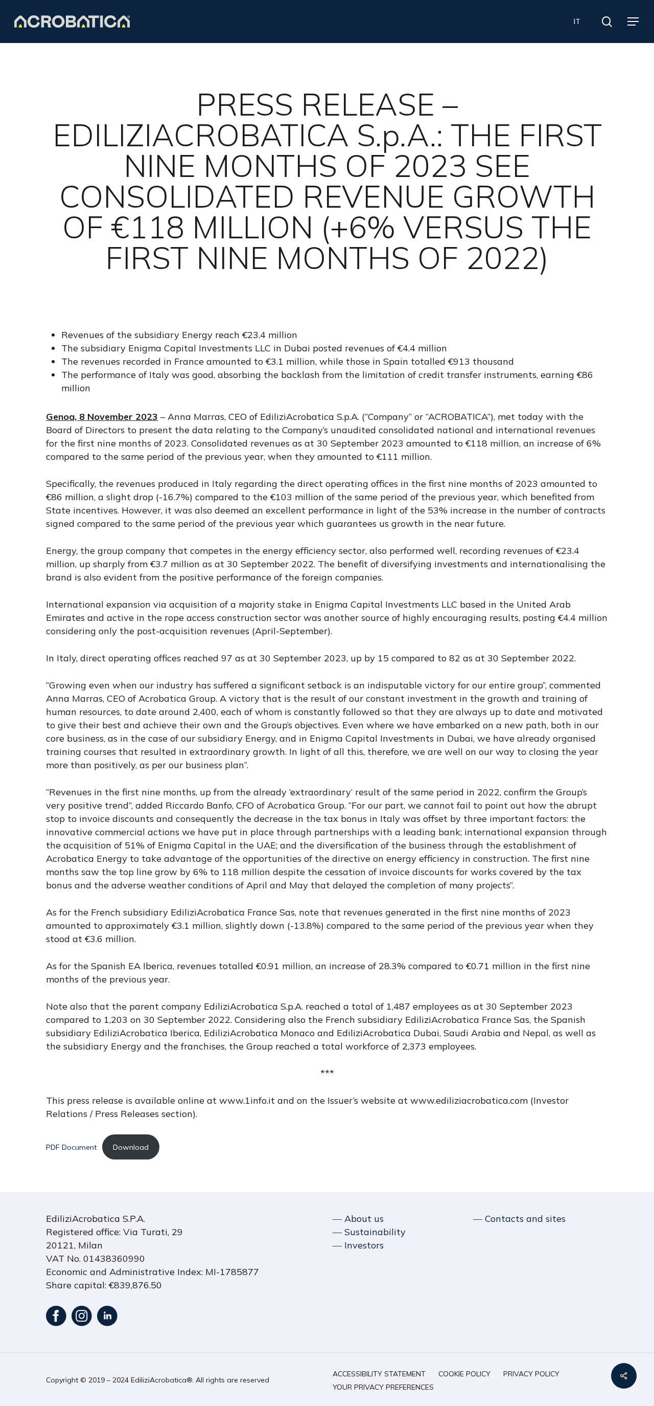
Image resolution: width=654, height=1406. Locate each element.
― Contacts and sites (519, 1218)
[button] (633, 21)
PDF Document (71, 1147)
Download (131, 1147)
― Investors (358, 1245)
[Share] (624, 1376)
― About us (358, 1218)
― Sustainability (369, 1232)
